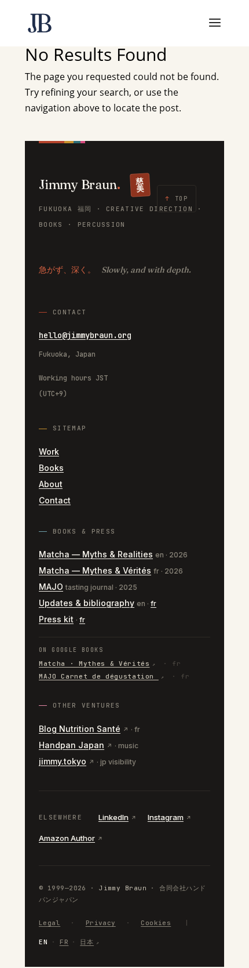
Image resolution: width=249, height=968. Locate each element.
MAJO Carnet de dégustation (99, 676)
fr (153, 603)
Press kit (56, 619)
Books (51, 468)
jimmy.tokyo (62, 761)
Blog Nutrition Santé (79, 729)
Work (49, 451)
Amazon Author (67, 838)
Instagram (166, 817)
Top (177, 198)
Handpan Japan (71, 745)
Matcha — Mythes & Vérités (95, 570)
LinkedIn (113, 817)
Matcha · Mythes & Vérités (94, 663)
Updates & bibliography (86, 603)
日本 (87, 942)
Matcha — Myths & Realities (96, 554)
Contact (55, 500)
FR (64, 942)
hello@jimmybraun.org (85, 335)
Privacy (101, 923)
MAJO (51, 587)
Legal (49, 923)
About (51, 484)
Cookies (156, 923)
